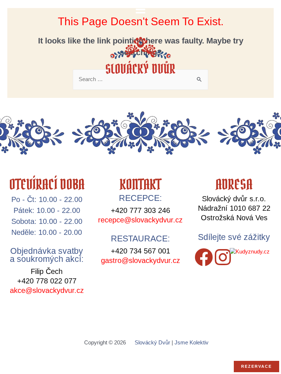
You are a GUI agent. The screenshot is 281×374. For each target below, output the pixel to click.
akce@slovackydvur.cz (47, 290)
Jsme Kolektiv (192, 343)
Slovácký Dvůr (152, 343)
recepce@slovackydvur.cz (140, 220)
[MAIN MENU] (140, 9)
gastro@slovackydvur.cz (140, 260)
